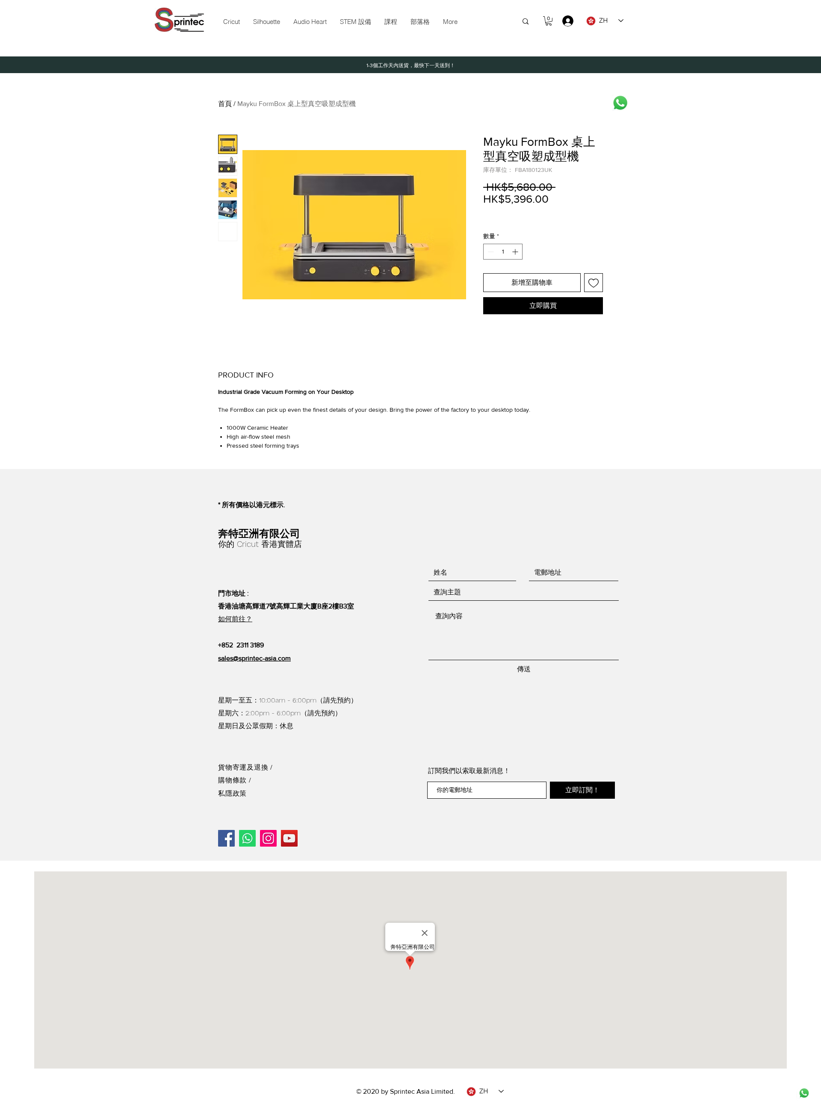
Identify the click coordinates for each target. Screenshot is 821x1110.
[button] (355, 21)
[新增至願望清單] (593, 282)
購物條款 (233, 780)
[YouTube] (289, 838)
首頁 (225, 103)
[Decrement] (489, 251)
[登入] (563, 21)
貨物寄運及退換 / (245, 767)
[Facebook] (226, 838)
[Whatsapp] (620, 102)
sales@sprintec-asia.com (254, 658)
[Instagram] (268, 838)
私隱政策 (232, 793)
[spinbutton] (503, 251)
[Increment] (516, 251)
